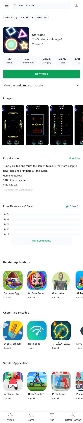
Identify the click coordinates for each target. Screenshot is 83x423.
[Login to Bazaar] (76, 5)
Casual (24, 18)
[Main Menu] (6, 5)
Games (8, 18)
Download (41, 73)
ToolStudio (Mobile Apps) (47, 39)
